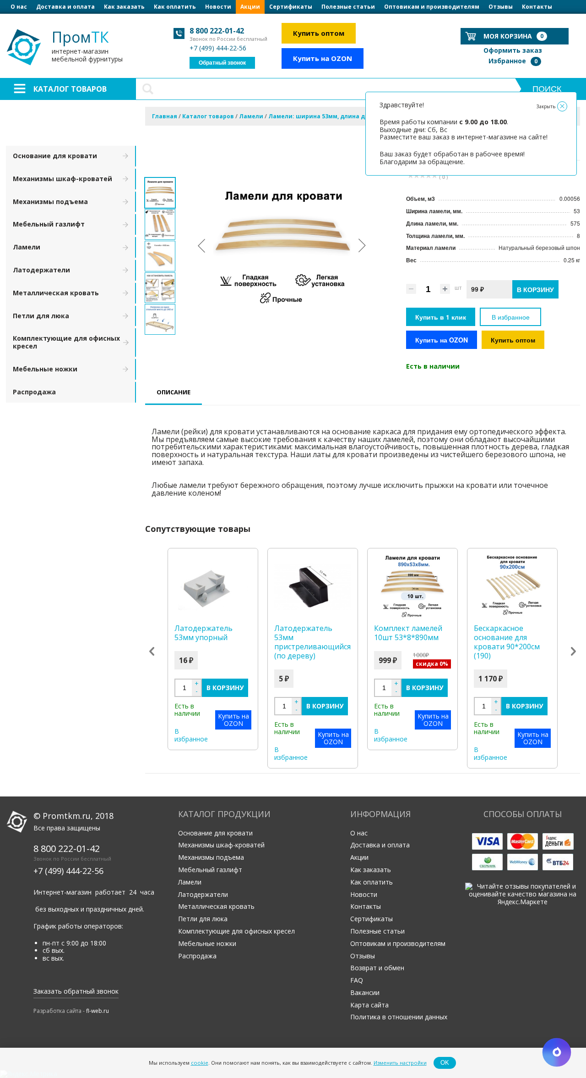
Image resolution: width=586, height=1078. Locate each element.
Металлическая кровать (56, 292)
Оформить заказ (512, 50)
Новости (218, 7)
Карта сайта (369, 1005)
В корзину (225, 687)
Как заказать (124, 7)
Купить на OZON (322, 58)
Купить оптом (318, 33)
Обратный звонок (222, 63)
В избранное (511, 316)
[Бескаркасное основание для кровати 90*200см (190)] (512, 587)
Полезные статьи (348, 7)
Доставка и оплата (65, 7)
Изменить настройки (400, 1062)
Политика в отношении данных (398, 1016)
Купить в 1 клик (440, 316)
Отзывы (500, 7)
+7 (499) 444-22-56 (218, 48)
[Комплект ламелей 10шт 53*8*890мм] (412, 587)
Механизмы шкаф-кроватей (62, 178)
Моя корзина (513, 36)
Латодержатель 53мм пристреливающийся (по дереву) (312, 642)
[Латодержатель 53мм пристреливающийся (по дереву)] (312, 587)
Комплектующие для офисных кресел (66, 342)
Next (573, 651)
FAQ (356, 980)
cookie (199, 1062)
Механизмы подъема (50, 201)
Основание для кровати (55, 155)
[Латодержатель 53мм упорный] (212, 587)
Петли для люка (41, 315)
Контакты (537, 7)
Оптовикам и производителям (431, 7)
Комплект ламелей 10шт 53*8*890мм (408, 632)
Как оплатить (175, 7)
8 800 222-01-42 (217, 31)
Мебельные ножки (45, 369)
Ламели (26, 247)
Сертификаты (290, 7)
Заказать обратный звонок (76, 991)
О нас (19, 7)
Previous (151, 651)
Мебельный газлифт (49, 224)
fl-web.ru (97, 1011)
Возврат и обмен (377, 967)
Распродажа (34, 391)
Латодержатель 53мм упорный (203, 632)
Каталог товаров (70, 89)
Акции (250, 7)
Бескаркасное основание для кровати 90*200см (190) (507, 642)
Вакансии (365, 992)
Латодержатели (41, 269)
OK (444, 1062)
